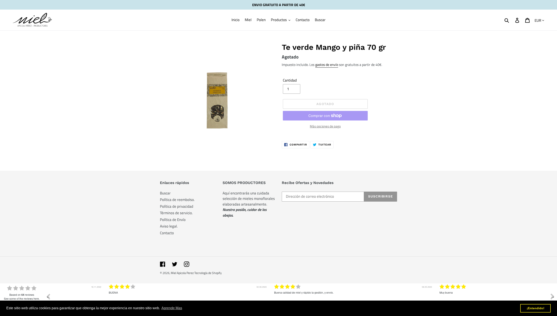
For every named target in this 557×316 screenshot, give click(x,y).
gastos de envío (326, 64)
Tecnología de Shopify (208, 273)
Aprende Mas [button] (171, 308)
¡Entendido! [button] (535, 308)
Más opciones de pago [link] (325, 126)
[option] (135, 299)
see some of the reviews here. (22, 298)
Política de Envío (173, 219)
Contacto (167, 233)
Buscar (165, 193)
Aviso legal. (169, 226)
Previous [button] (48, 296)
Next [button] (552, 296)
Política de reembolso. (177, 199)
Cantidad (290, 80)
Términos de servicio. (176, 213)
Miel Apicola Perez (182, 273)
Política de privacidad (176, 206)
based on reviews (21, 295)
